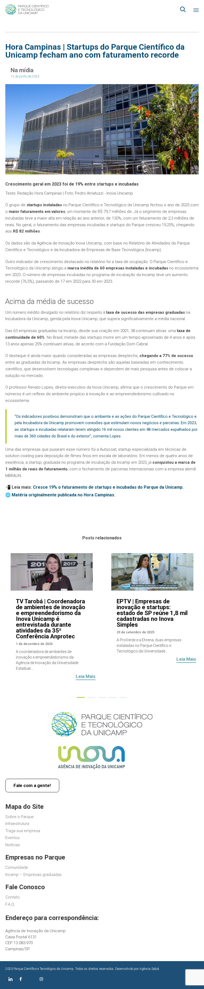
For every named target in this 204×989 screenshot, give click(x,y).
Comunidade (16, 867)
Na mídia (22, 70)
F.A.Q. (10, 904)
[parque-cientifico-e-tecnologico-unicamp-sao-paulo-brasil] (102, 735)
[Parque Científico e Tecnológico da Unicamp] (27, 9)
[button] (85, 677)
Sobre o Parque (19, 816)
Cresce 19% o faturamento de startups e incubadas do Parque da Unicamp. (108, 487)
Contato (12, 897)
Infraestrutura (17, 823)
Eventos (12, 837)
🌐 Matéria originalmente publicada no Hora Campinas (59, 494)
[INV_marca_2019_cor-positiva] (91, 772)
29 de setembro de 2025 (135, 632)
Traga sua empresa (22, 830)
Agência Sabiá (149, 969)
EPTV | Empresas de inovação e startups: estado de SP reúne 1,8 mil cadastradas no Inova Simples (152, 613)
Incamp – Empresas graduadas (33, 874)
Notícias (12, 844)
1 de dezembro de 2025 (34, 644)
